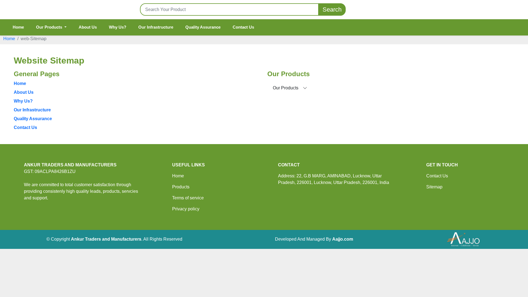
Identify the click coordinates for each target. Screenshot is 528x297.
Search (332, 9)
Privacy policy (185, 209)
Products (180, 187)
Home (18, 27)
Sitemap (434, 187)
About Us (88, 27)
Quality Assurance (203, 27)
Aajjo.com (342, 239)
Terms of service (188, 198)
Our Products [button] (49, 27)
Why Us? (117, 27)
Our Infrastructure (155, 27)
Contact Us (243, 27)
